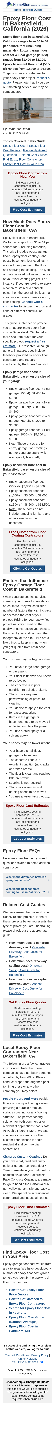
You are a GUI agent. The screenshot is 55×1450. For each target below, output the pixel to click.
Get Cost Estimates (27, 838)
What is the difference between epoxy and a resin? (26, 879)
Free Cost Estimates (27, 209)
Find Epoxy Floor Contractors (23, 159)
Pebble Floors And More (20, 1098)
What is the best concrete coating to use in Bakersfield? (25, 890)
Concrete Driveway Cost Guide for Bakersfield (27, 952)
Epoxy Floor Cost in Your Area (23, 164)
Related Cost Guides (33, 155)
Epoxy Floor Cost (14, 145)
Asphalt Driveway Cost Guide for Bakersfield (25, 988)
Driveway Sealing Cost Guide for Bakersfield (25, 970)
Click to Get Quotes (27, 568)
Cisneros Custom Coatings (22, 1156)
